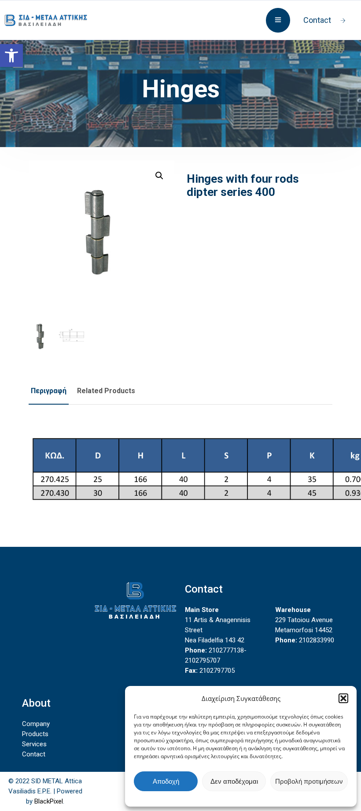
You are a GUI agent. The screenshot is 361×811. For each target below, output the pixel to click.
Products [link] (35, 734)
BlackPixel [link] (48, 801)
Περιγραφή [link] (48, 391)
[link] (11, 55)
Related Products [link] (106, 391)
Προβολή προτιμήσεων (309, 781)
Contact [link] (317, 20)
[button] (343, 698)
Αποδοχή (166, 781)
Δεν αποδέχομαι (234, 781)
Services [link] (34, 744)
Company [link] (36, 724)
